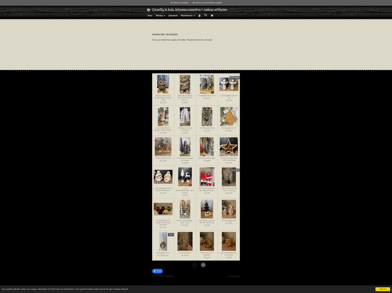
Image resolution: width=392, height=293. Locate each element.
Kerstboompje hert (229, 220)
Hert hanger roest (163, 253)
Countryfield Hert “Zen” (207, 96)
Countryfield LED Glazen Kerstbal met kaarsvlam (163, 222)
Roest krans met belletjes (207, 254)
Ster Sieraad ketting (206, 128)
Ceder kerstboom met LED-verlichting (229, 189)
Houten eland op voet (163, 158)
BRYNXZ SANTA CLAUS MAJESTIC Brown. (185, 98)
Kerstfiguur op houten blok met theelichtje (207, 221)
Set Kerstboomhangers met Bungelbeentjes (206, 189)
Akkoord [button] (383, 289)
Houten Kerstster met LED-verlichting (229, 159)
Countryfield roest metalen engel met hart (163, 129)
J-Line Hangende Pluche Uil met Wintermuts (163, 189)
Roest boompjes (185, 253)
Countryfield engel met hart (228, 97)
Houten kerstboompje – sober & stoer (185, 221)
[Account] (200, 15)
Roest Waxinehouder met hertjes (229, 254)
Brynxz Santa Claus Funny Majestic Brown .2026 (163, 98)
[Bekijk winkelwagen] (212, 15)
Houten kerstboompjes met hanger (185, 159)
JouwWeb (237, 276)
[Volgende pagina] (203, 265)
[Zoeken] (206, 15)
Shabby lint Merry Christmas (185, 129)
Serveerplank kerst (229, 128)
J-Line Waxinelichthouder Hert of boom (185, 190)
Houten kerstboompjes (207, 158)
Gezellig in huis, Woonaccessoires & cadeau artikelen (189, 9)
